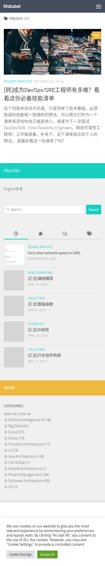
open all (10, 413)
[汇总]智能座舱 (40, 304)
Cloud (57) (16, 432)
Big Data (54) (18, 426)
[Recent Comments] (64, 234)
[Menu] (98, 6)
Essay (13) (16, 438)
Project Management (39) (28, 474)
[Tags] (89, 234)
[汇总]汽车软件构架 (44, 355)
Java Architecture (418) (26, 456)
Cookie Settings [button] (20, 554)
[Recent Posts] (16, 234)
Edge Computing (40, 273)
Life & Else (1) (19, 462)
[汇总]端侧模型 (40, 278)
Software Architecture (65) (29, 480)
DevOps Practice (18, 81)
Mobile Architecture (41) (27, 468)
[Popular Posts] (40, 234)
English (9, 189)
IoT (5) (13, 450)
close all (24, 413)
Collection (36, 298)
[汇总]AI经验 (38, 330)
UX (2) (13, 487)
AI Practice (36, 324)
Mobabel (12, 6)
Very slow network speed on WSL (54, 253)
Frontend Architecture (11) (29, 444)
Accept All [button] (47, 554)
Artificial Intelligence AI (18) (29, 420)
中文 (19, 189)
